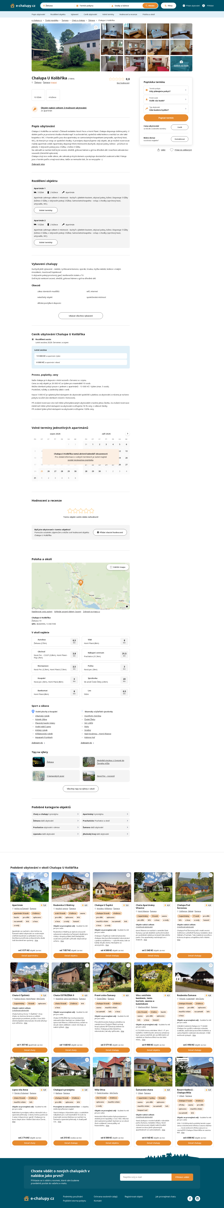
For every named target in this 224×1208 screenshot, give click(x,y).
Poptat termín (166, 117)
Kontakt (98, 1200)
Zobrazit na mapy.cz (91, 611)
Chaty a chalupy (78, 20)
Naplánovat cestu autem (42, 611)
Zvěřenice (183, 911)
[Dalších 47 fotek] (194, 887)
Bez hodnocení (123, 83)
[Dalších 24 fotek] (112, 887)
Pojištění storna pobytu (74, 1200)
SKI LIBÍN (88, 723)
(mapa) (54, 82)
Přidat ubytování (193, 5)
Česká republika (51, 20)
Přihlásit (210, 5)
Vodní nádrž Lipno (43, 726)
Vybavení (74, 14)
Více (36, 940)
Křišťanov (108, 908)
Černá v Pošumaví (21, 1093)
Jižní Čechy (41, 999)
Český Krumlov (102, 1093)
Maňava (59, 1093)
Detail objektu (71, 955)
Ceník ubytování (90, 14)
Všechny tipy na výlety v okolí (80, 788)
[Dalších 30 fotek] (153, 977)
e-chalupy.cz (37, 20)
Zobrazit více (38, 164)
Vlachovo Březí (144, 1007)
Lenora (65, 908)
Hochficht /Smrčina (92, 716)
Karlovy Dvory (19, 999)
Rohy (86, 726)
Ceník (179, 127)
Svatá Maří (190, 999)
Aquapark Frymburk (43, 737)
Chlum (140, 1093)
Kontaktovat (180, 139)
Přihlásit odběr (182, 1177)
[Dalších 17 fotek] (112, 1072)
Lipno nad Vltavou (71, 999)
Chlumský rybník (42, 716)
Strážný (87, 730)
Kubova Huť (89, 737)
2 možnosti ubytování (144, 927)
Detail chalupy (112, 955)
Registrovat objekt (134, 1196)
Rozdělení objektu (57, 14)
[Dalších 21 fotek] (71, 887)
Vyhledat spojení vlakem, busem (67, 611)
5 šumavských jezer (55, 776)
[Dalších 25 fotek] (29, 1072)
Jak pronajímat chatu (166, 1196)
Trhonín (182, 999)
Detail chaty (153, 955)
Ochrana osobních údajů (106, 1196)
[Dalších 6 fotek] (71, 1072)
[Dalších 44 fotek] (194, 1072)
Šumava (65, 20)
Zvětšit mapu (119, 567)
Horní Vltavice (143, 911)
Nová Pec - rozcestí (106, 776)
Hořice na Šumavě (21, 908)
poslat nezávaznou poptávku (80, 460)
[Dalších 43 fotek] (29, 887)
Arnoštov (100, 908)
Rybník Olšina (41, 719)
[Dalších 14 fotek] (71, 977)
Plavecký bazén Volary (45, 723)
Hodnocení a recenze (128, 14)
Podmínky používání (73, 1196)
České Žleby (89, 719)
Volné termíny (108, 14)
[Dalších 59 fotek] (29, 977)
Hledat (151, 5)
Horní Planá (30, 999)
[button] (80, 583)
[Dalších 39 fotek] (153, 887)
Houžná (59, 908)
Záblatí (190, 911)
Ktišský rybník (41, 730)
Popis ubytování (38, 14)
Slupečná (59, 999)
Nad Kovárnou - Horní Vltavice (97, 733)
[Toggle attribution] (126, 606)
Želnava (91, 20)
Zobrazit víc (37, 742)
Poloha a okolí (149, 14)
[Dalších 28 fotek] (194, 977)
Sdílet (163, 150)
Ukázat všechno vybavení (81, 315)
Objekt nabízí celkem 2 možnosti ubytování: (64, 107)
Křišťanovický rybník (44, 733)
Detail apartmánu (30, 955)
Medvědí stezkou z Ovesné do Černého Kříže (110, 762)
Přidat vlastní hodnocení (111, 532)
